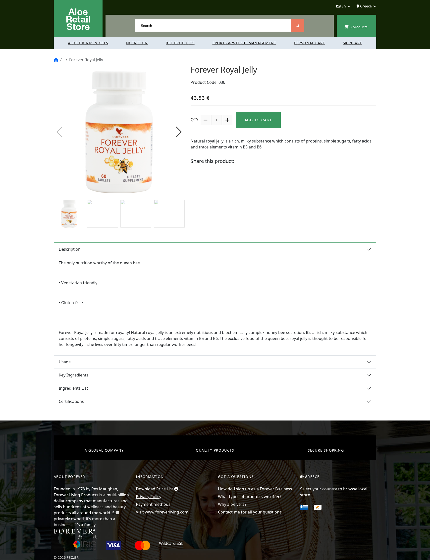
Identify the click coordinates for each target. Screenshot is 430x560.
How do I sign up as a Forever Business (255, 489)
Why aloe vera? (232, 504)
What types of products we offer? (250, 496)
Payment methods (153, 504)
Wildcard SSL (171, 543)
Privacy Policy (148, 496)
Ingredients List (73, 388)
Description (70, 249)
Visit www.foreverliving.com (162, 512)
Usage (65, 362)
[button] (178, 132)
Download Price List (155, 489)
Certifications (71, 401)
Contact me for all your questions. (250, 512)
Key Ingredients (73, 375)
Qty (194, 119)
